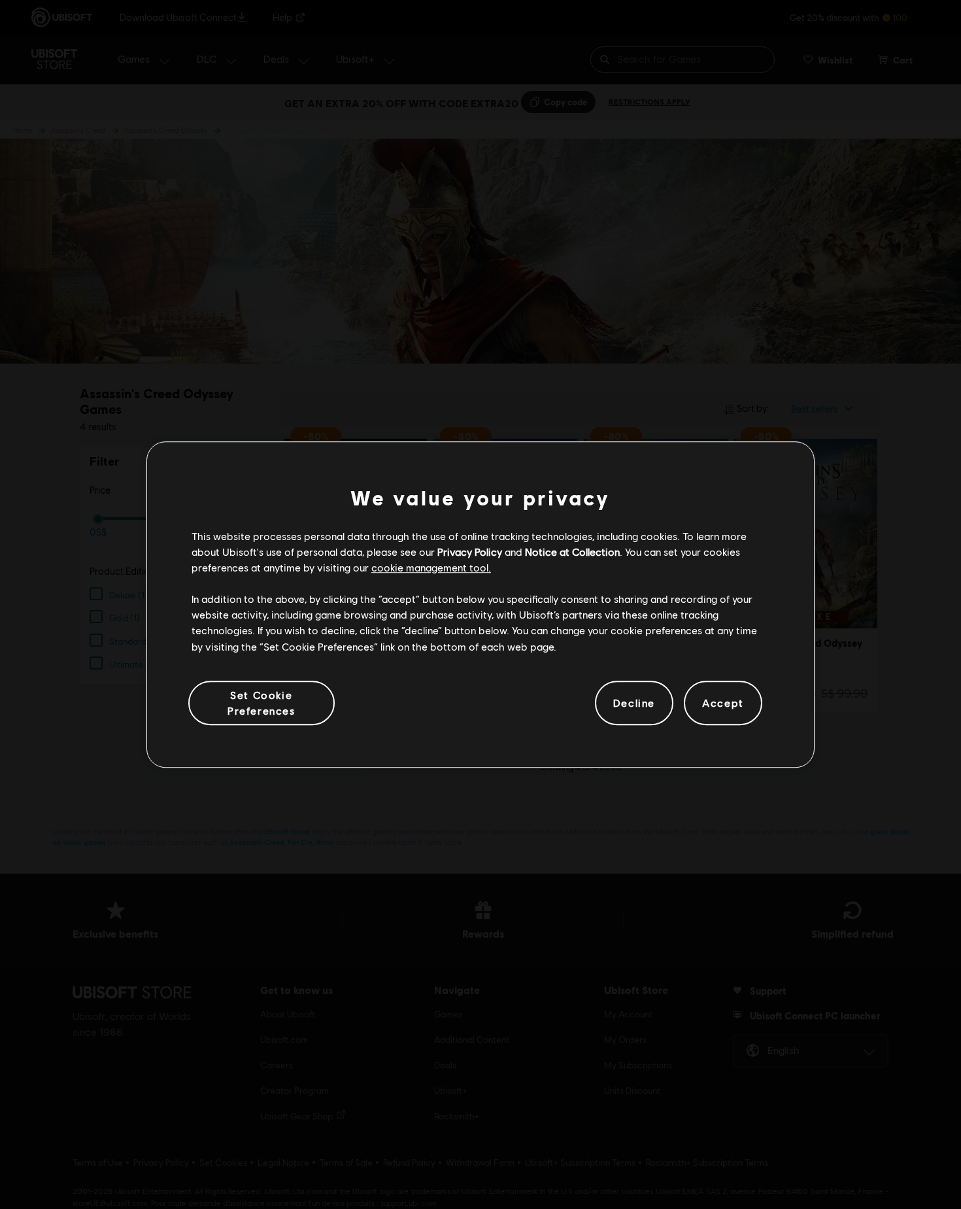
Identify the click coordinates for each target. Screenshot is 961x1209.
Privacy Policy (469, 551)
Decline (634, 702)
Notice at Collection (572, 551)
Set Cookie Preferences (261, 703)
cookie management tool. (431, 567)
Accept (723, 702)
